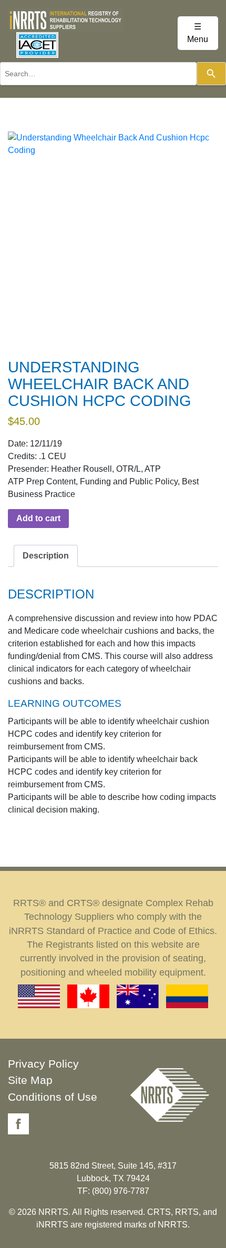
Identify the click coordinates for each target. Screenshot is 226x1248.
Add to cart (38, 518)
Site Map (30, 1080)
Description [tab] (46, 555)
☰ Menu (197, 33)
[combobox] (98, 73)
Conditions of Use (52, 1097)
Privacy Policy (43, 1064)
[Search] (211, 73)
